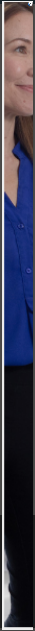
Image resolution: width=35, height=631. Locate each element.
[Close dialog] (30, 4)
